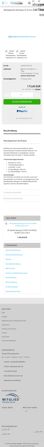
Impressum (5, 325)
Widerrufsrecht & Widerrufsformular (14, 321)
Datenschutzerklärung (12, 250)
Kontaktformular (10, 371)
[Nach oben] (37, 441)
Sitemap (8, 259)
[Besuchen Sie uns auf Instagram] (18, 415)
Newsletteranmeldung (12, 264)
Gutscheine (5, 337)
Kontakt (4, 317)
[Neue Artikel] (38, 218)
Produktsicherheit (12, 192)
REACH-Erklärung (11, 282)
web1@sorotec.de (16, 366)
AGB (3, 313)
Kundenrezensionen (13, 198)
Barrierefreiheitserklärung (13, 255)
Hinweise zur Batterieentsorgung (16, 273)
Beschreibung (10, 130)
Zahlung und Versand (9, 329)
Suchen (4, 333)
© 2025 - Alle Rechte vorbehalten (22, 444)
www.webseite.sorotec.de (13, 376)
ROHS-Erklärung (10, 277)
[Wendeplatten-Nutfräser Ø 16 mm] (22, 31)
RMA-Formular (10, 268)
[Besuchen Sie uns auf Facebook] (5, 415)
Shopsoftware (14, 446)
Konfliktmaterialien (11, 287)
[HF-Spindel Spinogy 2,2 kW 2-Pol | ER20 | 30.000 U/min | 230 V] (22, 224)
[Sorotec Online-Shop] (12, 3)
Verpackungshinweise (12, 291)
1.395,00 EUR (22, 237)
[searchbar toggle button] (29, 3)
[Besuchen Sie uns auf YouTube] (11, 415)
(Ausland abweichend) (28, 76)
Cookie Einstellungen (9, 340)
